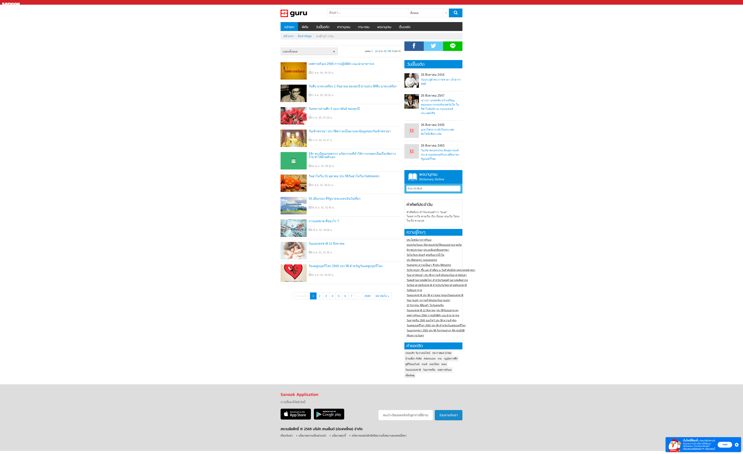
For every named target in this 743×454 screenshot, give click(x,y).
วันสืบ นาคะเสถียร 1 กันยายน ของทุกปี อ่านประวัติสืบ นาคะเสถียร (353, 86)
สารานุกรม (343, 27)
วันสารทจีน (429, 369)
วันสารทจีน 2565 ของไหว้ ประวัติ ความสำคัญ (431, 320)
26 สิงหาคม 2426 (432, 124)
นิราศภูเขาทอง (415, 249)
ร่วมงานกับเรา (448, 415)
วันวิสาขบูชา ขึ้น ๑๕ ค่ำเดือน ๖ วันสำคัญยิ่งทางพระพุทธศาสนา (441, 270)
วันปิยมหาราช (414, 290)
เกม (440, 358)
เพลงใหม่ (434, 364)
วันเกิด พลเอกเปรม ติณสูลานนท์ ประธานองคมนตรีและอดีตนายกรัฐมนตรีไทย (440, 154)
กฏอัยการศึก (451, 358)
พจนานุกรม (384, 27)
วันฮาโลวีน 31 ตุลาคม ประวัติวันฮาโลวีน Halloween (344, 176)
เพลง (444, 364)
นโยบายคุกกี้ (710, 449)
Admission (430, 358)
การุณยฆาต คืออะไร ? (324, 221)
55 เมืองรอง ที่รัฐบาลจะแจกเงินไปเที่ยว (334, 198)
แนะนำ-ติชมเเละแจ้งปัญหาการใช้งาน (405, 415)
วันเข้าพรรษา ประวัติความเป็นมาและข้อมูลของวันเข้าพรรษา (350, 131)
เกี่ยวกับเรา (287, 436)
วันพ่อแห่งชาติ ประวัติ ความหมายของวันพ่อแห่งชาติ (435, 295)
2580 (367, 296)
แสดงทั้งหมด (290, 51)
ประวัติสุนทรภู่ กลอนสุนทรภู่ (422, 260)
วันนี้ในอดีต (322, 27)
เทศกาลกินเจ (444, 369)
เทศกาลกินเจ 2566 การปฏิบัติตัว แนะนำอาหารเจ (341, 63)
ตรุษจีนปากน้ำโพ (435, 255)
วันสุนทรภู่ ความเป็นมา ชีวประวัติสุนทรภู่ (429, 265)
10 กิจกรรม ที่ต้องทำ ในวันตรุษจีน (425, 305)
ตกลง (724, 444)
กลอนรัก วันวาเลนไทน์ (417, 353)
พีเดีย (305, 27)
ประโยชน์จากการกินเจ (419, 239)
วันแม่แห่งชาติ (413, 369)
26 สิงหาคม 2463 (432, 145)
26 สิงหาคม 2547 (432, 95)
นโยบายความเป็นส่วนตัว (692, 449)
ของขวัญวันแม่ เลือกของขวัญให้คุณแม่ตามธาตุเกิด (434, 244)
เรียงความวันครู (415, 335)
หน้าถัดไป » (382, 296)
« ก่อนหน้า (301, 296)
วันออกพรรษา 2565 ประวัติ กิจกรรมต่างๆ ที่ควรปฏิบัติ (436, 330)
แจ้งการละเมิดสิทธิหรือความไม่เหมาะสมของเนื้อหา (379, 436)
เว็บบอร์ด (404, 27)
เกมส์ (424, 364)
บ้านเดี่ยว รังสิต (413, 358)
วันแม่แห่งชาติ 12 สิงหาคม (327, 243)
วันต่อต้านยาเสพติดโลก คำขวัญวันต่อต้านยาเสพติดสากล (437, 280)
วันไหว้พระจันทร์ (416, 255)
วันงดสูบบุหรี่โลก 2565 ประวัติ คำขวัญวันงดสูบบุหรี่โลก (346, 266)
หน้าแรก (289, 27)
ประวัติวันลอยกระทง (447, 310)
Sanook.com (11, 2)
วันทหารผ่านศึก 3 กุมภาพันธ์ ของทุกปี (334, 108)
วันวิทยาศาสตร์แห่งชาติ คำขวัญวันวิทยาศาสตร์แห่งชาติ (437, 285)
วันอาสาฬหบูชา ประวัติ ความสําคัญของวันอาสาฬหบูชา (437, 275)
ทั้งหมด (414, 13)
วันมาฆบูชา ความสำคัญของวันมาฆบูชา (428, 300)
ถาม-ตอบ (364, 27)
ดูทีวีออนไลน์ (412, 364)
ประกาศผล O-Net (441, 353)
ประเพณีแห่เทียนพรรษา (436, 249)
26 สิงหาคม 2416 (432, 74)
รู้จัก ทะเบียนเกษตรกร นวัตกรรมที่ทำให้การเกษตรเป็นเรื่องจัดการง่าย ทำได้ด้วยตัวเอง (352, 155)
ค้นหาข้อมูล (305, 36)
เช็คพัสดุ (409, 375)
